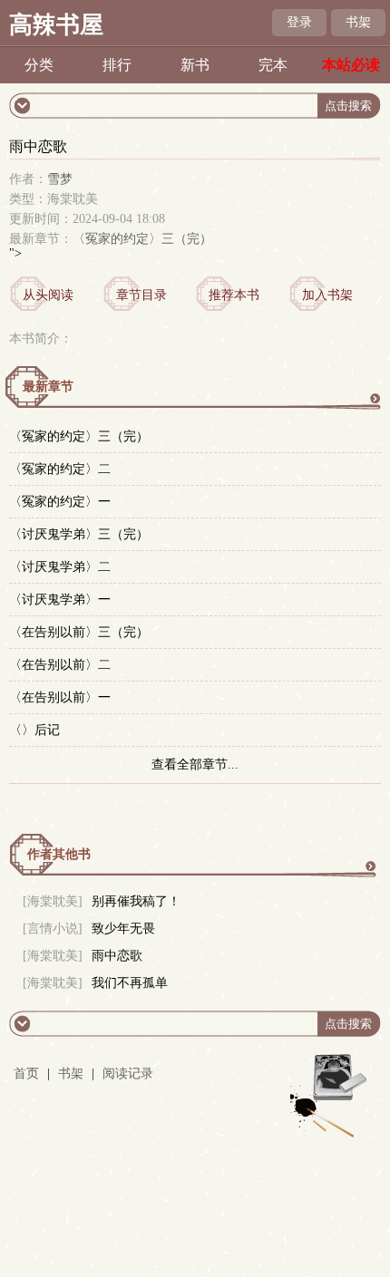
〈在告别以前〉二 (60, 665)
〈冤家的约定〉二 (60, 469)
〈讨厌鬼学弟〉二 (60, 567)
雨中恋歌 (117, 956)
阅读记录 (127, 1073)
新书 (195, 65)
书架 (358, 22)
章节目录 (141, 295)
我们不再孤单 (130, 983)
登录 (299, 22)
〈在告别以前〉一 (60, 697)
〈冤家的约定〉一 (60, 501)
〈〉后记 (34, 730)
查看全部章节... (195, 764)
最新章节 (48, 386)
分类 (39, 65)
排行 (117, 65)
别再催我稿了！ (136, 901)
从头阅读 (48, 295)
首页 (26, 1073)
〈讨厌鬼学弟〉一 (60, 599)
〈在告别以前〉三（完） (79, 632)
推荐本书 (234, 295)
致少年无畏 (123, 928)
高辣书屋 (56, 25)
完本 (273, 65)
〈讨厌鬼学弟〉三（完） (79, 534)
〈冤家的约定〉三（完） (142, 239)
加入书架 (327, 295)
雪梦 (60, 179)
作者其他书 (59, 854)
